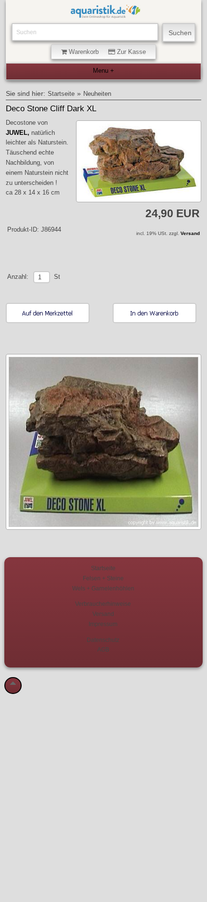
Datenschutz (103, 640)
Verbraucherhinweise (103, 604)
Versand (190, 233)
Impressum (103, 624)
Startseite (61, 94)
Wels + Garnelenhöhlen (103, 588)
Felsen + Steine (103, 578)
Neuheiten (97, 94)
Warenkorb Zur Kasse (106, 51)
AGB (103, 649)
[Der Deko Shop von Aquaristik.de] (105, 13)
